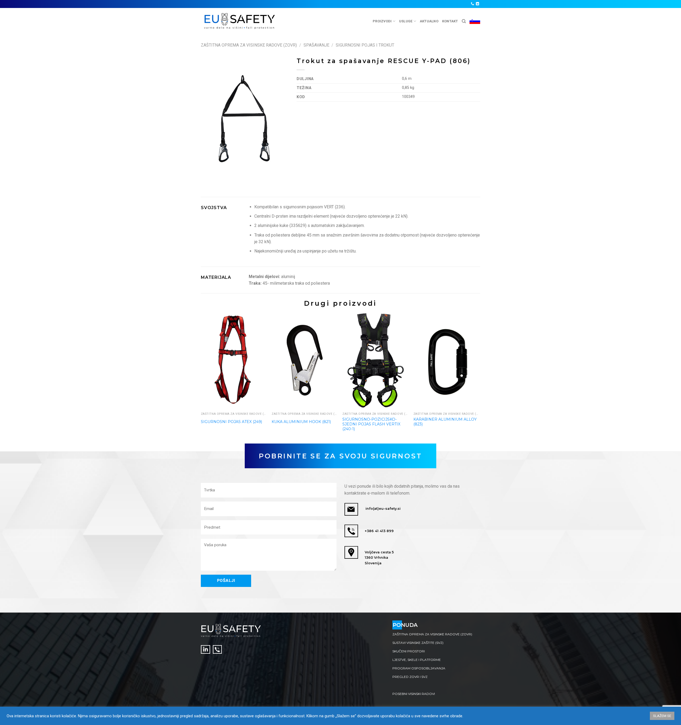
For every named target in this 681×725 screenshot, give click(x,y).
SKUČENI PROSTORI (408, 651)
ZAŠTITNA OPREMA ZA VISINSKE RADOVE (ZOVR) (249, 45)
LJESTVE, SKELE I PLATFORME (416, 660)
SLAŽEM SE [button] (662, 716)
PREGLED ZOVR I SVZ (409, 677)
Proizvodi (382, 21)
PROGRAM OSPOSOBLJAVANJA (418, 668)
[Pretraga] (464, 21)
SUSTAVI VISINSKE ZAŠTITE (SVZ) (417, 643)
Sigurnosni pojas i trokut (365, 45)
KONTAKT (450, 21)
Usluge (406, 21)
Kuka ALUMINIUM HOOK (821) (301, 421)
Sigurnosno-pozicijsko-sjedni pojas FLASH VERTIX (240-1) (371, 424)
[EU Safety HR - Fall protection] (240, 21)
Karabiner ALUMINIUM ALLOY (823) (445, 421)
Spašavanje (316, 45)
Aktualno (429, 21)
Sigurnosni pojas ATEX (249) (231, 421)
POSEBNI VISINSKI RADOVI (413, 694)
